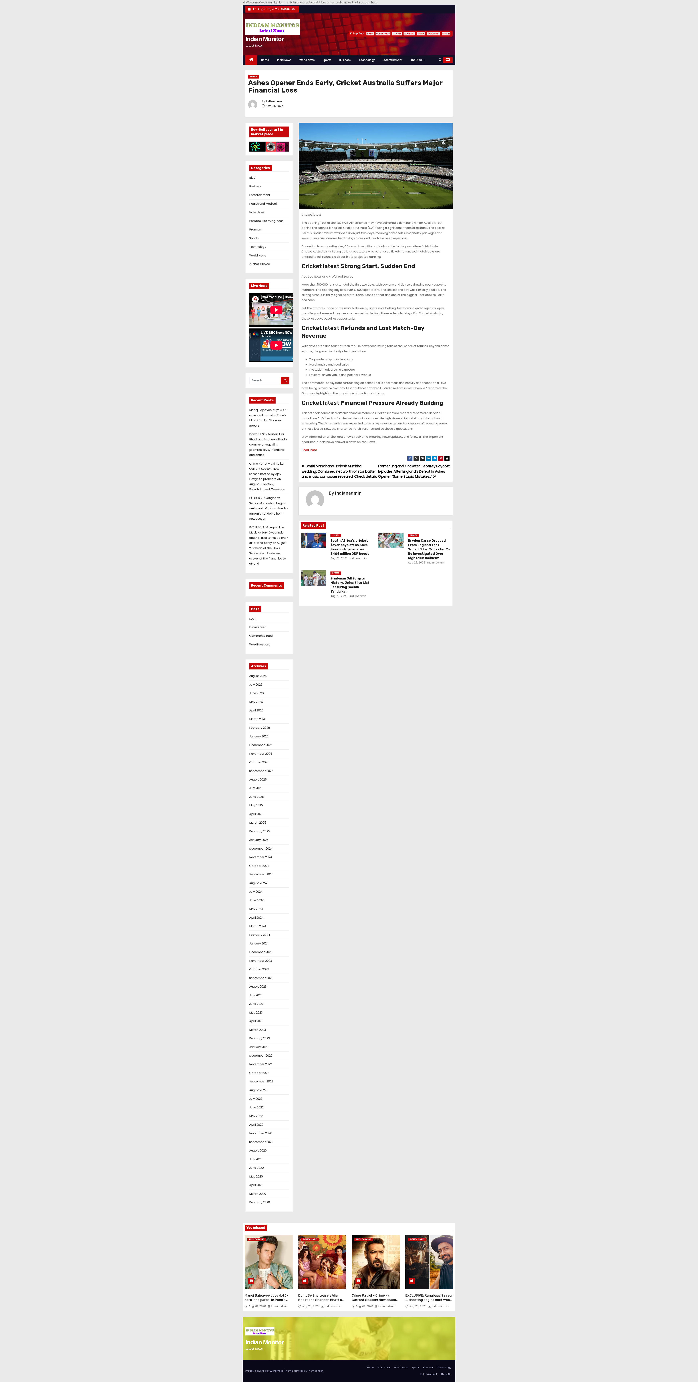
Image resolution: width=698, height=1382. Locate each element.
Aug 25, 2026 (416, 562)
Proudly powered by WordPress (264, 1371)
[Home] (251, 60)
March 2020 (257, 1194)
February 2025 (259, 831)
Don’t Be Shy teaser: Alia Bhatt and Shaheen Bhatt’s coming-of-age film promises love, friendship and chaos (268, 444)
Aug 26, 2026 (339, 558)
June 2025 (256, 797)
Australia (409, 33)
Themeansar (315, 1371)
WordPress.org (259, 644)
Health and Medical (263, 204)
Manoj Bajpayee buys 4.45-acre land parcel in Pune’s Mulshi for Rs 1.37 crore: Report (266, 1302)
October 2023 (259, 969)
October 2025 (259, 762)
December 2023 (260, 952)
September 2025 (261, 771)
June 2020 (256, 1168)
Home (265, 60)
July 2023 (255, 995)
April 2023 (256, 1021)
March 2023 (257, 1030)
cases (421, 33)
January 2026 (258, 736)
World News (307, 60)
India (370, 33)
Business (345, 60)
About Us (416, 60)
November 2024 (260, 857)
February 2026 (259, 728)
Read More (309, 450)
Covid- (397, 33)
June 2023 (256, 1004)
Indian (446, 33)
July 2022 (255, 1099)
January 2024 (259, 943)
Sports (327, 60)
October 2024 (259, 866)
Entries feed (257, 627)
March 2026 (257, 719)
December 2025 (260, 745)
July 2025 (255, 788)
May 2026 (256, 702)
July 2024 (256, 892)
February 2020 (259, 1202)
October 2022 (259, 1073)
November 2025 (260, 754)
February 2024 (259, 935)
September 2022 (261, 1081)
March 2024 (257, 926)
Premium (255, 229)
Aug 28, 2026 (258, 1306)
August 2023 (257, 986)
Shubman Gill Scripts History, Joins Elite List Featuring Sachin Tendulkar (350, 584)
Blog (252, 178)
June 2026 (256, 693)
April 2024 (256, 918)
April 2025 (256, 814)
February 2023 (259, 1038)
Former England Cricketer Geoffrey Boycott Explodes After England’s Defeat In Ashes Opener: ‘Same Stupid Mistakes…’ (414, 471)
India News (284, 60)
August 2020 (258, 1150)
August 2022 (257, 1090)
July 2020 (255, 1159)
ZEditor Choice (259, 264)
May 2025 (256, 805)
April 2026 (256, 710)
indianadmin (274, 101)
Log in (253, 619)
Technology (367, 60)
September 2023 (261, 978)
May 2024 (256, 909)
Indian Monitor (264, 38)
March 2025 (257, 823)
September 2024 (261, 874)
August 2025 (258, 779)
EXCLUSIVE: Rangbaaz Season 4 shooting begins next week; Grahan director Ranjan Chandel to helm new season (268, 508)
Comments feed (261, 636)
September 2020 (261, 1142)
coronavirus (383, 33)
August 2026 (258, 676)
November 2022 (260, 1064)
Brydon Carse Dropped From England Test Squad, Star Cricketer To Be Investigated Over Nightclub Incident (429, 549)
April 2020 (256, 1185)
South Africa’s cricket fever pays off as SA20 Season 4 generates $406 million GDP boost (349, 547)
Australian (433, 33)
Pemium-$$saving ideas (266, 221)
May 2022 (256, 1116)
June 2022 (256, 1107)
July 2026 (255, 685)
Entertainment (393, 60)
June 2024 (256, 900)
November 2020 (260, 1133)
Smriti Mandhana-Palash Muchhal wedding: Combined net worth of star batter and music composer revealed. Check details (339, 471)
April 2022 (256, 1125)
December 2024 (261, 849)
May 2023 (256, 1012)
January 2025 (258, 840)
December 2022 (260, 1056)
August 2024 (258, 883)
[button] (440, 60)
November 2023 (260, 961)
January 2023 (258, 1047)
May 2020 (256, 1176)
